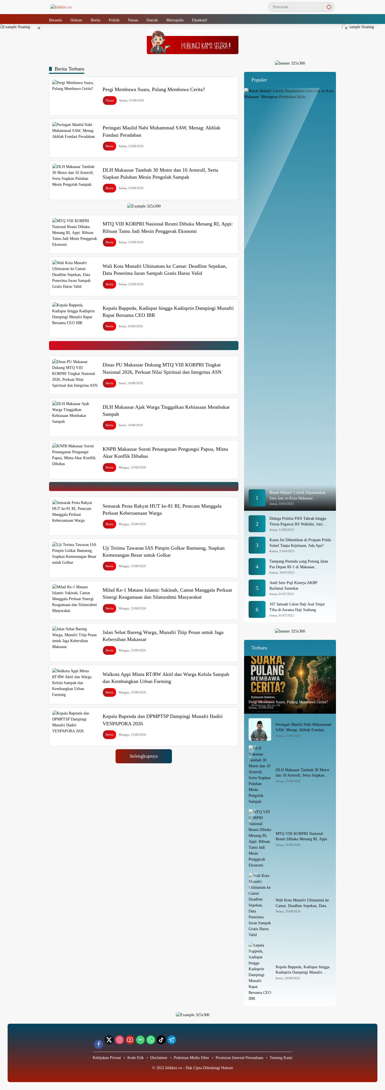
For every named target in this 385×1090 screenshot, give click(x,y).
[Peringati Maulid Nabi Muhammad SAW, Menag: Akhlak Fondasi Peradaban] (75, 138)
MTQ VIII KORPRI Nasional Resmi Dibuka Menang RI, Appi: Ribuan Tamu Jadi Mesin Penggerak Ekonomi (302, 837)
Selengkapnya (144, 756)
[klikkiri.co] (61, 7)
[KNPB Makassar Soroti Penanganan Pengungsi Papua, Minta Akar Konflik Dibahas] (75, 459)
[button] (329, 7)
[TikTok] (161, 1039)
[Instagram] (119, 1039)
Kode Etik (135, 1058)
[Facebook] (98, 1044)
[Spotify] (140, 1039)
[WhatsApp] (150, 1039)
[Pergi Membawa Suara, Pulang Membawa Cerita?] (75, 96)
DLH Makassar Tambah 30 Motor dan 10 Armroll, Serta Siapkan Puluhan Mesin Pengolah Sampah (302, 773)
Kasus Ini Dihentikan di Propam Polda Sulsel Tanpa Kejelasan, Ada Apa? (300, 543)
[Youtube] (129, 1039)
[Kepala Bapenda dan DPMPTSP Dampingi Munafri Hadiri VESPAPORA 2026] (75, 726)
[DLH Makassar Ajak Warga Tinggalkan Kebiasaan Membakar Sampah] (75, 417)
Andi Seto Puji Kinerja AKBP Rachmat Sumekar (293, 586)
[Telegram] (171, 1039)
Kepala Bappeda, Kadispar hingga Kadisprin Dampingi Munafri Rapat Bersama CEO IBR (302, 970)
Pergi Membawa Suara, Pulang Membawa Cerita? (154, 89)
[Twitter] (109, 1039)
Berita (109, 146)
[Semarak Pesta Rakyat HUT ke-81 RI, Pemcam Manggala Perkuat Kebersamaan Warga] (75, 516)
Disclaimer (158, 1058)
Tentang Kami (281, 1058)
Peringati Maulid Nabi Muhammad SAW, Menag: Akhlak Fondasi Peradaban (303, 727)
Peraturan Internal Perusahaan (239, 1058)
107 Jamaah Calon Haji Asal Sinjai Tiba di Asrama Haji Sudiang (297, 607)
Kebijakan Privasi (107, 1058)
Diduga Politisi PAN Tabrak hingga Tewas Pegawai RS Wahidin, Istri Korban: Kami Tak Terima (297, 521)
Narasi (110, 100)
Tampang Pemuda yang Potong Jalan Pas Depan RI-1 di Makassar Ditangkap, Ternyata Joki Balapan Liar (300, 564)
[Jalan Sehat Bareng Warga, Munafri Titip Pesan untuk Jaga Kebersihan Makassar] (75, 642)
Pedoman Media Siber (191, 1058)
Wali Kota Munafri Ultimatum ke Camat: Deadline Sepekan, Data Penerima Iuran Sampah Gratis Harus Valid (302, 903)
